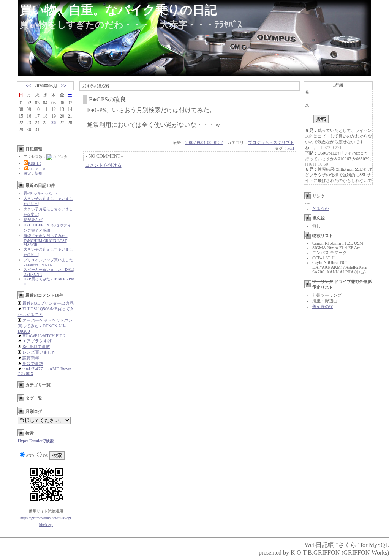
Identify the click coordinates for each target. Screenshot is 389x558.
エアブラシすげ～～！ (43, 340)
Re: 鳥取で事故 (36, 346)
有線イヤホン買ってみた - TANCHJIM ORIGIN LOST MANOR (46, 240)
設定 (27, 173)
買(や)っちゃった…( (40, 193)
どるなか (320, 208)
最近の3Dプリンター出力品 (48, 303)
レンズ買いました (39, 352)
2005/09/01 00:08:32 (204, 142)
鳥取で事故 (32, 363)
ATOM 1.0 (36, 169)
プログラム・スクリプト (271, 142)
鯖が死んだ (33, 220)
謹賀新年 (30, 358)
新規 (38, 173)
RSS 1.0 (34, 163)
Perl (290, 148)
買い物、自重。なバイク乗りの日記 (118, 10)
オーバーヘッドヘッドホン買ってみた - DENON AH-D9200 (45, 326)
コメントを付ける (103, 165)
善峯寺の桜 (322, 306)
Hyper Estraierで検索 (36, 441)
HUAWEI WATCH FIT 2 (44, 336)
